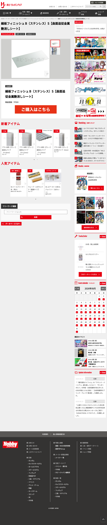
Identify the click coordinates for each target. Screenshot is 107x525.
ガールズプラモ (34, 467)
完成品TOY (32, 476)
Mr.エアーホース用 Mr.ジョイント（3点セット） (53, 189)
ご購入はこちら (94, 188)
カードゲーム (33, 491)
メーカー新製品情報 (62, 454)
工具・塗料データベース (90, 446)
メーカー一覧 (59, 457)
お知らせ (52, 6)
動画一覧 (58, 478)
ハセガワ (8, 86)
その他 (31, 500)
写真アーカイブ (60, 463)
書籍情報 (85, 443)
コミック (31, 494)
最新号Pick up (60, 449)
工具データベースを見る (89, 274)
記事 (95, 379)
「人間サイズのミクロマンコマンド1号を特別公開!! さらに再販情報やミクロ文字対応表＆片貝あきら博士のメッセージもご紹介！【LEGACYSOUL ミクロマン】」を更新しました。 (90, 410)
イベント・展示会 (61, 466)
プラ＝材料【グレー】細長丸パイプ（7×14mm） (44, 149)
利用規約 (45, 434)
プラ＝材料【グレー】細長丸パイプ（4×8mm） (9, 149)
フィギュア (32, 473)
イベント (31, 482)
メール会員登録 (34, 449)
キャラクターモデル (35, 464)
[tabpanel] (9, 143)
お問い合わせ (62, 6)
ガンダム (31, 461)
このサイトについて (76, 6)
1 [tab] (34, 160)
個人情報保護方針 (59, 434)
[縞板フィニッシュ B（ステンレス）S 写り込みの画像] (55, 51)
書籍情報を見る (89, 227)
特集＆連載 (59, 443)
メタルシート (31, 34)
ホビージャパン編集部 (62, 472)
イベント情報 (86, 449)
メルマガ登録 (98, 2)
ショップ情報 (86, 452)
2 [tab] (37, 160)
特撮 (30, 488)
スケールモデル (34, 470)
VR (29, 497)
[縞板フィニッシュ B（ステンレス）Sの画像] (55, 43)
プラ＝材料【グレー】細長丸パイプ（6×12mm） (26, 149)
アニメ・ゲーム (34, 485)
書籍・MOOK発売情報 (62, 446)
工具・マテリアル (34, 479)
